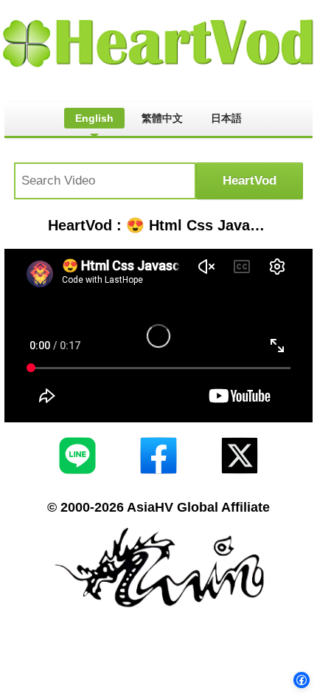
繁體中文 (162, 118)
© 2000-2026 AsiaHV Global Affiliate (158, 507)
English (94, 118)
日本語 (226, 118)
